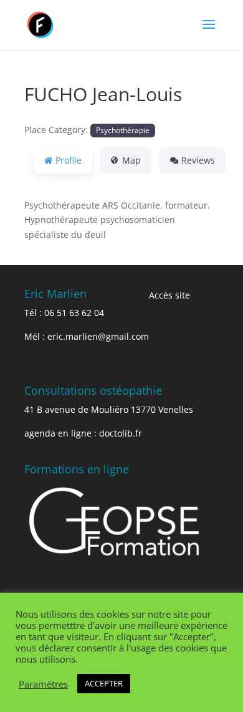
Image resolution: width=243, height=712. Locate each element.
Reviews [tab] (198, 160)
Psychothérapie (123, 130)
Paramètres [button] (43, 684)
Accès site (169, 295)
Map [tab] (131, 160)
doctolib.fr (120, 433)
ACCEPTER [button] (104, 683)
